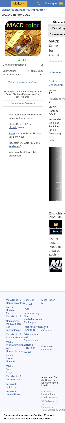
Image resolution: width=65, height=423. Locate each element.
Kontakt (28, 352)
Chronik (28, 304)
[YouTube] (43, 372)
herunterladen (14, 378)
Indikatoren (55, 72)
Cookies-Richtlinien (29, 346)
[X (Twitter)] (55, 366)
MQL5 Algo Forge (9, 368)
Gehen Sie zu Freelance (23, 103)
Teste (12, 133)
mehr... (53, 140)
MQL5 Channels (46, 329)
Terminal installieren (12, 385)
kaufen (23, 118)
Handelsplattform (15, 301)
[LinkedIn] (49, 372)
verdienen (14, 146)
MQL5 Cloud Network (10, 358)
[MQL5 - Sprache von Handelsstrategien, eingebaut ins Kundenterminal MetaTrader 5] (5, 3)
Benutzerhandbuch (17, 336)
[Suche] (38, 3)
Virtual (13, 127)
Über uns (29, 299)
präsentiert (15, 155)
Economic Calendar (47, 348)
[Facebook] (43, 366)
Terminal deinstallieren (13, 393)
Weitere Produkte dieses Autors (23, 82)
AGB (26, 308)
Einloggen (51, 3)
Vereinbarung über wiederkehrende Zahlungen (33, 318)
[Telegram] (49, 366)
